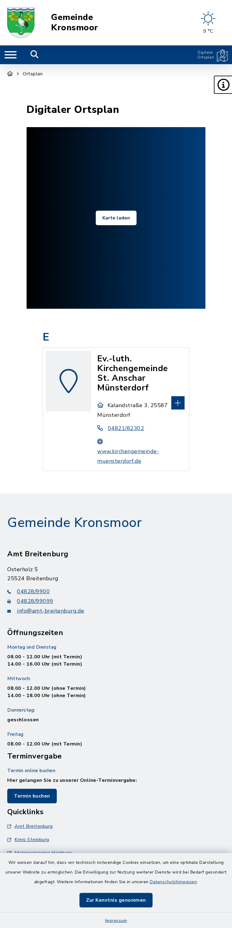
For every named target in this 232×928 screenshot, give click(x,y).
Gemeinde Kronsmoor (74, 22)
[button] (223, 85)
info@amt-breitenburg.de (50, 610)
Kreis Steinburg (31, 839)
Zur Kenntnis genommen (116, 900)
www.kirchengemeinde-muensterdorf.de (128, 456)
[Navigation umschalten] (10, 55)
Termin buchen (32, 796)
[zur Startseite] (20, 22)
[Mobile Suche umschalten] (34, 54)
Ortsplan (33, 74)
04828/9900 (33, 591)
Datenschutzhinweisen (173, 882)
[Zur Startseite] (10, 73)
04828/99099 (35, 601)
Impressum (116, 920)
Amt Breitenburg (33, 826)
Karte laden (116, 218)
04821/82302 (126, 428)
